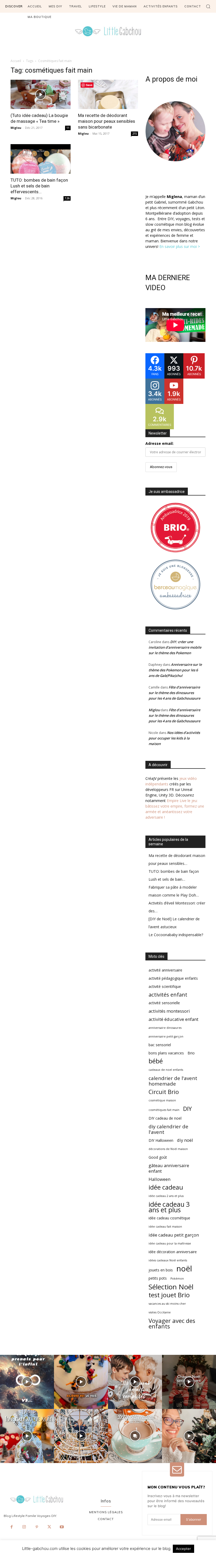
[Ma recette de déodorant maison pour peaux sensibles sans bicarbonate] (108, 94)
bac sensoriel (160, 1044)
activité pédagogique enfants (173, 978)
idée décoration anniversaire (173, 1251)
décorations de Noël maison (168, 1149)
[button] (208, 6)
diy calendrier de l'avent (168, 1129)
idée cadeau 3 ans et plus (169, 1207)
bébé (156, 1061)
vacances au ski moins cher (167, 1303)
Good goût (158, 1157)
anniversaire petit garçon (166, 1036)
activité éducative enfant (173, 1019)
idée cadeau (166, 1187)
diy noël (185, 1140)
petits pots (158, 1278)
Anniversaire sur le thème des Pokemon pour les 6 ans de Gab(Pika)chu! (175, 670)
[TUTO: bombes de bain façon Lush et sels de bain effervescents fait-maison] (41, 159)
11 (68, 128)
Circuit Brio (164, 1092)
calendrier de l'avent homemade (173, 1080)
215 (134, 133)
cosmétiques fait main (164, 1110)
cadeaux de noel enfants (166, 1070)
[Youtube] (62, 1527)
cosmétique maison (162, 1100)
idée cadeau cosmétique (169, 1217)
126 (67, 198)
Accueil (16, 61)
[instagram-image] (27, 1382)
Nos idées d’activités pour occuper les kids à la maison (174, 738)
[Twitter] (49, 1527)
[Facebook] (12, 1527)
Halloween (159, 1179)
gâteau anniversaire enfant (169, 1168)
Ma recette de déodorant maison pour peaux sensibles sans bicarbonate (106, 121)
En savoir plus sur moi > (179, 246)
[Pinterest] (37, 1527)
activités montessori (169, 1011)
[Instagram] (24, 1527)
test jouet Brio (169, 1295)
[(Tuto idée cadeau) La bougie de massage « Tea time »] (41, 94)
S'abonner (193, 1519)
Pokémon (177, 1278)
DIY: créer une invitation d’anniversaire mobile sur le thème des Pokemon (175, 647)
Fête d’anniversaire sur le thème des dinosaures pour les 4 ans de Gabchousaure (174, 693)
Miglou (16, 128)
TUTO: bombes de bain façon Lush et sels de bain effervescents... (39, 185)
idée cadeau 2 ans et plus (166, 1196)
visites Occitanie (160, 1312)
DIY (187, 1108)
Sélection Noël (171, 1287)
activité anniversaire (165, 970)
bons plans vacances (166, 1052)
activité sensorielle (164, 1002)
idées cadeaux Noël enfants (168, 1260)
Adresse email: (159, 443)
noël (184, 1268)
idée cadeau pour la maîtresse (170, 1243)
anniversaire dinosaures (165, 1028)
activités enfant (168, 994)
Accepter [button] (183, 1548)
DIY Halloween (161, 1140)
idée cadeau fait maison (165, 1226)
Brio (191, 1052)
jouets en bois (161, 1269)
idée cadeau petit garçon (174, 1235)
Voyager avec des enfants (172, 1323)
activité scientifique (165, 986)
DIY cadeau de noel (165, 1118)
